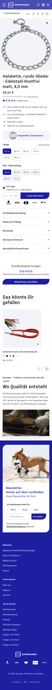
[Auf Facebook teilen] (33, 14)
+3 (18, 356)
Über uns (7, 585)
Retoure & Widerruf (11, 555)
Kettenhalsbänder (12, 13)
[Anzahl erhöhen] (16, 196)
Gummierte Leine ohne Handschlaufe (20, 351)
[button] (47, 4)
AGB (25, 682)
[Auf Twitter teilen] (38, 14)
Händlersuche (9, 609)
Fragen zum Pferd (11, 634)
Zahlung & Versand (11, 624)
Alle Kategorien (10, 565)
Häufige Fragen (10, 629)
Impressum (16, 682)
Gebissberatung (10, 614)
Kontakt (6, 619)
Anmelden (38, 516)
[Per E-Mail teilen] (47, 14)
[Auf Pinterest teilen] (42, 14)
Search (6, 570)
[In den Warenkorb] (37, 344)
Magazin (7, 590)
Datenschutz (35, 682)
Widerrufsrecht (10, 560)
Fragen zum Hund (11, 639)
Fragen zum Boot (11, 644)
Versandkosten (32, 96)
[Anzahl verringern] (6, 196)
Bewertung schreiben (26, 281)
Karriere (6, 595)
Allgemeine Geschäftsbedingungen (19, 550)
